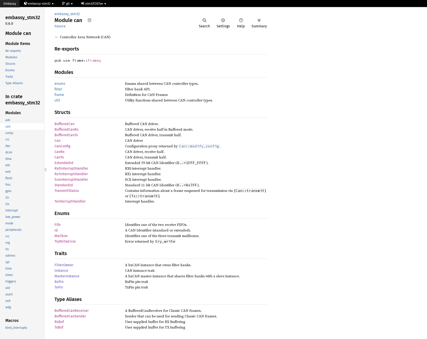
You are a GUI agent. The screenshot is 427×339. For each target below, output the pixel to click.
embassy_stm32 (67, 14)
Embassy (10, 4)
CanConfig (62, 146)
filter (58, 89)
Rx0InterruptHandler (71, 168)
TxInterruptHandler (70, 201)
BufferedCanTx (66, 135)
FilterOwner (63, 265)
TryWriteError (65, 241)
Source (60, 26)
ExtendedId (63, 163)
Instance (61, 270)
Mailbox (61, 236)
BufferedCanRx (66, 129)
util (57, 100)
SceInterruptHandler (71, 179)
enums (59, 83)
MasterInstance (66, 276)
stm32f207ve (94, 4)
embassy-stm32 (39, 4)
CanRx (59, 152)
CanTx (59, 157)
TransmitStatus (66, 191)
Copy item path (89, 20)
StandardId (63, 185)
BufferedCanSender (70, 316)
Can (57, 140)
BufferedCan (64, 124)
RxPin (59, 282)
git (68, 4)
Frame (93, 60)
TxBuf (58, 327)
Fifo (57, 225)
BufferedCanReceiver (71, 311)
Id (56, 230)
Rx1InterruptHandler (71, 174)
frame (59, 95)
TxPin (58, 287)
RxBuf (59, 322)
